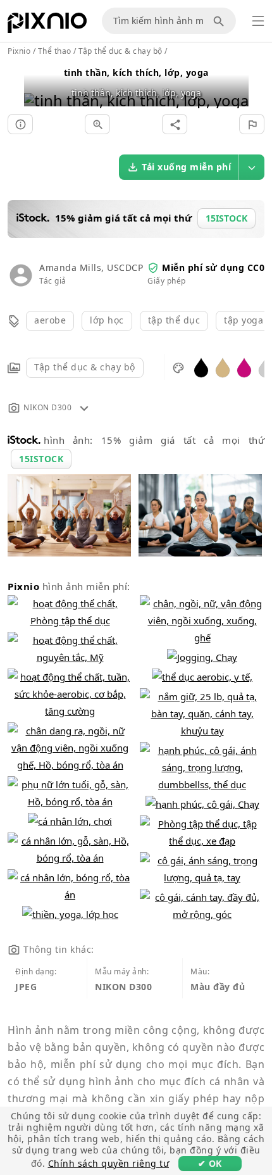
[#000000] (201, 367)
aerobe (50, 320)
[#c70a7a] (244, 367)
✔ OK (210, 1163)
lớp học (107, 320)
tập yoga (243, 320)
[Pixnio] (47, 25)
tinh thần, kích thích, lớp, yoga (136, 72)
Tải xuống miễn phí (186, 167)
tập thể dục (174, 320)
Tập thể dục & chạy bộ (84, 367)
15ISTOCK (41, 459)
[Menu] (258, 21)
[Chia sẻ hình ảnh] (174, 124)
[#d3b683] (222, 367)
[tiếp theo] (234, 84)
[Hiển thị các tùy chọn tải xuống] (251, 167)
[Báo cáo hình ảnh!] (251, 124)
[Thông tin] (20, 124)
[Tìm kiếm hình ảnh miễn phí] (220, 21)
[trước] (38, 84)
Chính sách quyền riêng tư (109, 1163)
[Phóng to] (97, 124)
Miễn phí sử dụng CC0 (213, 267)
